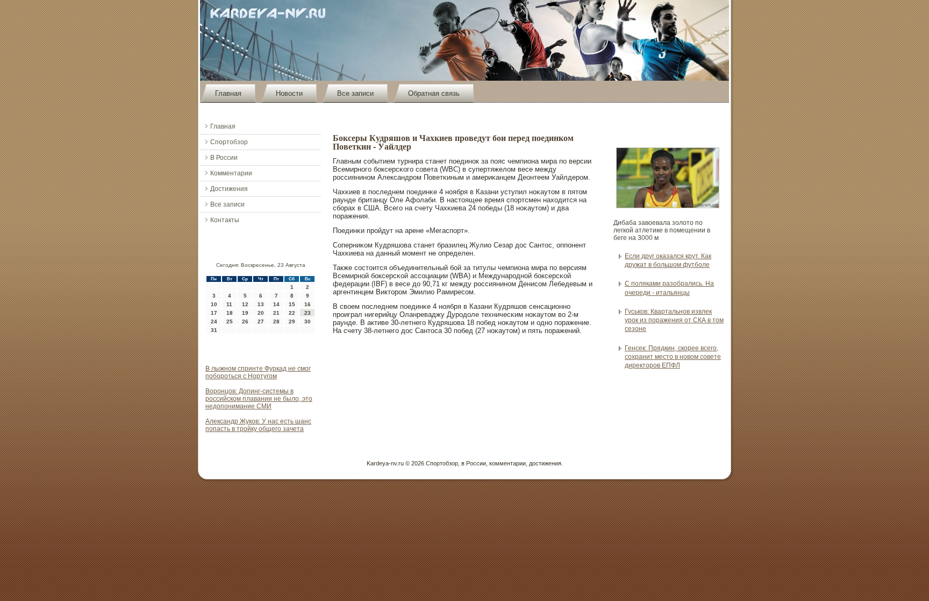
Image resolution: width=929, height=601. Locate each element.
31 (214, 330)
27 (261, 321)
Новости (289, 93)
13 (261, 304)
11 (229, 304)
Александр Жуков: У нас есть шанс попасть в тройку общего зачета (258, 425)
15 (292, 304)
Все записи (355, 93)
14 (276, 304)
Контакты (224, 220)
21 (276, 313)
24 (214, 321)
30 (307, 321)
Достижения (229, 189)
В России (224, 157)
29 (292, 321)
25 (229, 321)
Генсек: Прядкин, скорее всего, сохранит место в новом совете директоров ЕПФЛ (673, 357)
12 (245, 304)
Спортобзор (229, 142)
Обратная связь (434, 93)
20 (261, 313)
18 (229, 313)
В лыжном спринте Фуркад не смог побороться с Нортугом (258, 372)
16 (307, 304)
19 (245, 313)
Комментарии (231, 173)
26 (245, 321)
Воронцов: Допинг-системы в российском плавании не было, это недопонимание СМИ (258, 398)
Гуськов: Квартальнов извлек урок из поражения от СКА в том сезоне (674, 320)
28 (276, 321)
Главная (228, 93)
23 (307, 313)
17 (214, 313)
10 (214, 304)
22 (292, 313)
